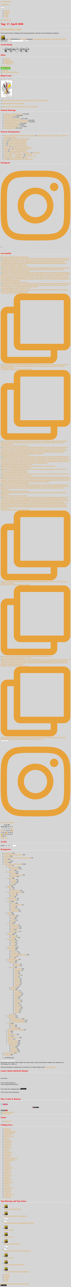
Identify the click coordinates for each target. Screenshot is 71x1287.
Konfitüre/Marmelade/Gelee (18, 954)
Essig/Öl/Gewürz (12, 898)
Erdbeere (8, 1144)
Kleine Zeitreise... (9, 1237)
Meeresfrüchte (11, 1015)
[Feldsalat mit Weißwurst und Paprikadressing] (6, 1270)
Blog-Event (9, 1136)
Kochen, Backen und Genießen (12, 864)
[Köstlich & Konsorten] (7, 1112)
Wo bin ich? (29, 154)
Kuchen (13, 873)
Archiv (3, 845)
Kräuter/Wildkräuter (13, 959)
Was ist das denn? (9, 1257)
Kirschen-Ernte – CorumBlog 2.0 (13, 157)
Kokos (7, 1157)
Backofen (13, 1045)
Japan (16, 976)
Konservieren (11, 948)
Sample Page (7, 1121)
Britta (5, 140)
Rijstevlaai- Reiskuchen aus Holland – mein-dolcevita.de (19, 135)
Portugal (17, 1004)
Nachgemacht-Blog (16, 1019)
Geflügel (13, 915)
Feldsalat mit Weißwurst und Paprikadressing (16, 1271)
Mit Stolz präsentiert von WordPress (19, 1283)
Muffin (7, 1166)
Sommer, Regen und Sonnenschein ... (14, 1264)
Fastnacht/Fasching (16, 904)
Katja (5, 159)
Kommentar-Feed (9, 62)
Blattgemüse (14, 925)
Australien (14, 987)
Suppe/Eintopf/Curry (13, 1037)
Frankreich (17, 995)
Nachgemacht (11, 1017)
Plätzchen (13, 876)
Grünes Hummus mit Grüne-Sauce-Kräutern (16, 122)
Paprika (7, 1172)
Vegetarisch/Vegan (13, 1040)
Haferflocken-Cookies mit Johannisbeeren (15, 1216)
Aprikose (8, 1130)
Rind (12, 918)
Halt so (6, 862)
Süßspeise (10, 1039)
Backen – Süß (11, 872)
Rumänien (17, 1006)
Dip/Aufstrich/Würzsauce (15, 892)
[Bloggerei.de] (4, 1104)
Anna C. (6, 146)
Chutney (13, 893)
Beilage (10, 878)
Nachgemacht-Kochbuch (18, 1020)
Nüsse (12, 1026)
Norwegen (17, 1000)
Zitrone (7, 1196)
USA (12, 1014)
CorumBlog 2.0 (5, 4)
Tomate (7, 1191)
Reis (12, 884)
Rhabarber (8, 1178)
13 (12, 830)
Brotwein (6, 138)
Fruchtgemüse (15, 926)
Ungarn (17, 1012)
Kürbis (7, 1164)
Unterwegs (7, 1054)
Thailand (17, 984)
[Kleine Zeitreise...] (6, 1235)
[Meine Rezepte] (5, 66)
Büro (9, 886)
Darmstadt (7, 856)
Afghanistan (18, 970)
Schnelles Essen (12, 1034)
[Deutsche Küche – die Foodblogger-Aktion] (7, 97)
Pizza (12, 870)
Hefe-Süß (8, 1152)
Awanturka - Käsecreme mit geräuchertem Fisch (17, 1250)
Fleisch (10, 914)
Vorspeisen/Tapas (12, 1042)
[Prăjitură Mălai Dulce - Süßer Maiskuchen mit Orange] (6, 1221)
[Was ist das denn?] (6, 1256)
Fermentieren (14, 953)
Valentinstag (14, 909)
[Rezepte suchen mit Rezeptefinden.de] (6, 1113)
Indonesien (18, 975)
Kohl (12, 929)
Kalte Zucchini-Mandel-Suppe (12, 118)
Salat (9, 1031)
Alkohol (13, 936)
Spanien (17, 1011)
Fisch (9, 912)
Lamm (13, 917)
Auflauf (10, 865)
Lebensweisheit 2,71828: (11, 29)
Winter (13, 945)
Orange (7, 1171)
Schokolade (8, 1188)
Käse (7, 1163)
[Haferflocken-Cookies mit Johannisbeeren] (6, 1214)
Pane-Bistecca (8, 148)
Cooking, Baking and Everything (13, 854)
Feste (9, 901)
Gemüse (13, 879)
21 (1, 834)
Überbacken (14, 1051)
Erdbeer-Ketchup (9, 1230)
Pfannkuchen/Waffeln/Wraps (15, 1029)
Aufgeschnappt (8, 853)
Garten (7, 1146)
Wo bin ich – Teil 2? (31, 156)
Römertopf (14, 1050)
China (16, 972)
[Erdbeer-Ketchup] (6, 1228)
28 (1, 836)
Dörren (13, 950)
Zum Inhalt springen (6, 1)
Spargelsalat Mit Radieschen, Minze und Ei (16, 120)
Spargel (7, 1189)
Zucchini (8, 1197)
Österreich (17, 1001)
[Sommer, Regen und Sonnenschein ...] (6, 1263)
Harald (6, 149)
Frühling (13, 940)
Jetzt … (26, 157)
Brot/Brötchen (15, 868)
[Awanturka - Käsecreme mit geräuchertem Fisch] (6, 1249)
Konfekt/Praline (15, 890)
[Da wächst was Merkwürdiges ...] (6, 1207)
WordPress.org (8, 63)
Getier (6, 859)
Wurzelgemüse (15, 931)
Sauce (9, 1033)
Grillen (13, 1047)
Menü (2, 7)
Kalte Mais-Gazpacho (10, 115)
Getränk (10, 934)
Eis (12, 889)
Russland (17, 979)
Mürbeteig (8, 1167)
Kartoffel (8, 1155)
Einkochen (14, 951)
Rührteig (8, 1183)
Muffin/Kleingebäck (16, 875)
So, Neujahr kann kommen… (12, 126)
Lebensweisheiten (38, 39)
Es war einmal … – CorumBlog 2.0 (14, 154)
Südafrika (17, 965)
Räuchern (13, 956)
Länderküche (11, 961)
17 (7, 832)
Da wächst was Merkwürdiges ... (13, 1209)
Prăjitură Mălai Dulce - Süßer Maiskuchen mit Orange (19, 1223)
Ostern (13, 908)
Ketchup (13, 895)
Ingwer (7, 1153)
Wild (12, 922)
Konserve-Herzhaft (10, 1158)
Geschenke (11, 933)
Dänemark (17, 992)
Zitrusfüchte (14, 1028)
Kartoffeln (14, 881)
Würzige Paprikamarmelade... (12, 1244)
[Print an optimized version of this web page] (5, 69)
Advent (13, 903)
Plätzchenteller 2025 (9, 128)
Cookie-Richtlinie (50, 1067)
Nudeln (13, 883)
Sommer (13, 943)
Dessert (10, 887)
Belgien (17, 990)
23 (5, 834)
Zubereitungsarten (12, 1044)
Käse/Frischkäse (12, 947)
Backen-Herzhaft (10, 1132)
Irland (16, 997)
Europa (13, 989)
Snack (9, 1036)
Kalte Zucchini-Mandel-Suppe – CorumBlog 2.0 (17, 152)
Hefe (6, 1150)
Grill (6, 1149)
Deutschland (18, 994)
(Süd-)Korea (18, 969)
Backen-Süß (9, 1133)
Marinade (13, 900)
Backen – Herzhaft (13, 867)
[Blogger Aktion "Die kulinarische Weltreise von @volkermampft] (19, 106)
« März (3, 838)
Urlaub (7, 1192)
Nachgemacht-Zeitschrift (18, 1022)
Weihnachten (14, 911)
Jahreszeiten (11, 939)
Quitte (7, 1177)
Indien (16, 973)
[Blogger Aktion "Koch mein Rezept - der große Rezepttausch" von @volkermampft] (24, 100)
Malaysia (17, 978)
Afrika (13, 962)
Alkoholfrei (14, 937)
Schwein (13, 920)
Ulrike (6, 151)
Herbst (13, 942)
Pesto (12, 897)
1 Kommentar (54, 39)
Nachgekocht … (37, 152)
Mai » (7, 838)
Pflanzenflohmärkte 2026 (11, 125)
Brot (6, 1138)
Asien (12, 967)
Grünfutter (7, 861)
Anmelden (7, 59)
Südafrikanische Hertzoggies (12, 123)
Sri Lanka (17, 983)
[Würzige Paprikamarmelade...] (6, 1242)
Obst (9, 1023)
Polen (16, 1003)
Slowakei (17, 1009)
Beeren (13, 1025)
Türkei (16, 986)
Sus (9, 39)
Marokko (17, 964)
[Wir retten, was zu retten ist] (12, 103)
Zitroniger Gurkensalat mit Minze (13, 114)
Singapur (17, 981)
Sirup (12, 958)
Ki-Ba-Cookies (8, 117)
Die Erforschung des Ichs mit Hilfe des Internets (17, 858)
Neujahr (13, 906)
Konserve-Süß (9, 1160)
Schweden (17, 1008)
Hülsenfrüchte (15, 928)
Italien (16, 998)
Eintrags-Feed (8, 60)
